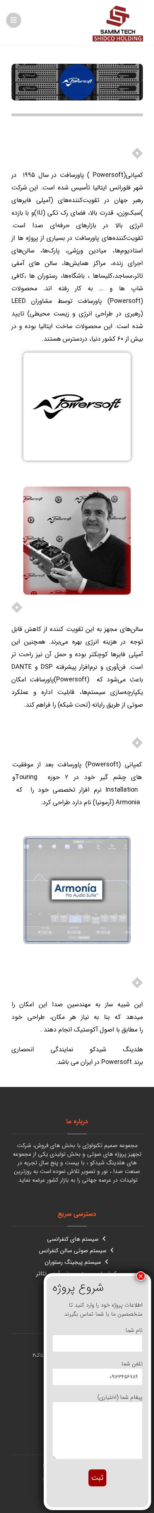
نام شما (134, 1330)
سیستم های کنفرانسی (72, 1239)
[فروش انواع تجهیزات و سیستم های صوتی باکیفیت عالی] (117, 22)
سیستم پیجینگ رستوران (73, 1262)
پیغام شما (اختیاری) (120, 1397)
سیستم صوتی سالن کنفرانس (72, 1250)
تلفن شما (132, 1363)
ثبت (97, 1477)
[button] (13, 20)
